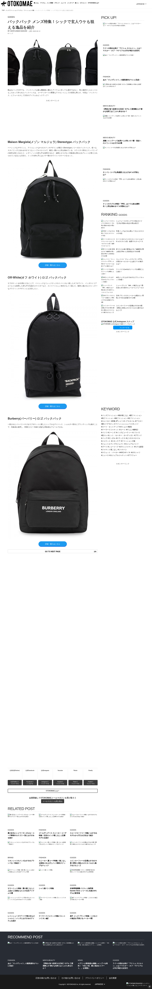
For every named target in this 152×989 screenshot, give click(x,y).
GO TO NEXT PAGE (70, 551)
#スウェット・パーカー (110, 452)
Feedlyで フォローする (91, 782)
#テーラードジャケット (110, 429)
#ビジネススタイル (133, 438)
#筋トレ (104, 435)
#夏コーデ (105, 424)
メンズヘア (70, 3)
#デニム (129, 429)
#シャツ (135, 424)
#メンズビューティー (124, 432)
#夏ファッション (135, 415)
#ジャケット (105, 441)
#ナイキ (127, 452)
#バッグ (104, 438)
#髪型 (130, 426)
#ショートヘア (113, 446)
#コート (122, 429)
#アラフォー (132, 455)
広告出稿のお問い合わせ (46, 978)
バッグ (11, 33)
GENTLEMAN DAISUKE (18, 31)
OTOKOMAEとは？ (52, 791)
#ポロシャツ (135, 452)
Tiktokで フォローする (75, 782)
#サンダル (111, 438)
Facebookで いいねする (30, 782)
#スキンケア (115, 441)
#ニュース (105, 455)
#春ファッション (120, 418)
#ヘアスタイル (129, 421)
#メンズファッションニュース (120, 424)
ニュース (63, 3)
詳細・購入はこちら (52, 265)
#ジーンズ (111, 432)
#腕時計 (135, 429)
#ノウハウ (136, 432)
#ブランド (138, 435)
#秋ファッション (107, 418)
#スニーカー (105, 421)
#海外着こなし (123, 415)
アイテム (42, 3)
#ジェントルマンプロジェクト (112, 443)
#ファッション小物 (128, 441)
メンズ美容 (50, 3)
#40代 (121, 452)
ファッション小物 (29, 10)
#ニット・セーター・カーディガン (121, 435)
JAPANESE (140, 4)
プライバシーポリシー (94, 978)
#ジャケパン (122, 449)
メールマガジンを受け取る (53, 801)
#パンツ (104, 432)
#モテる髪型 (138, 446)
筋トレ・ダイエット (81, 3)
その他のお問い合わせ (70, 978)
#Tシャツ (119, 421)
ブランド (57, 3)
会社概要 (113, 978)
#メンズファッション (109, 415)
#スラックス (120, 438)
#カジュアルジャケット (118, 455)
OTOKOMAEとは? (93, 3)
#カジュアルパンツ (131, 443)
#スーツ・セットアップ (110, 426)
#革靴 (113, 421)
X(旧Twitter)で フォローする (15, 782)
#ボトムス (123, 426)
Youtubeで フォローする (60, 782)
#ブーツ (104, 446)
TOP (3, 10)
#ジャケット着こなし (109, 449)
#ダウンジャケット (126, 446)
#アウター (139, 421)
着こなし (36, 3)
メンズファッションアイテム (14, 10)
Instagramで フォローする (45, 782)
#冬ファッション (134, 418)
